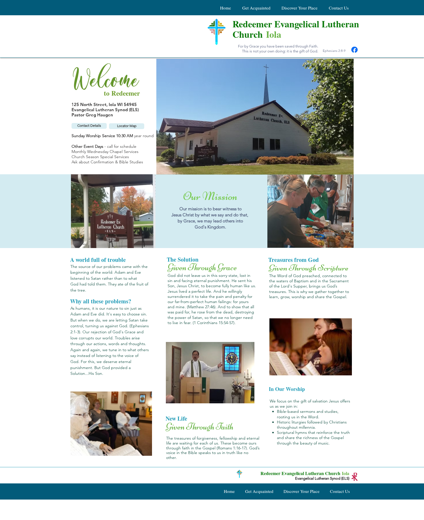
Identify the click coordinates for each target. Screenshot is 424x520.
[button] (312, 211)
